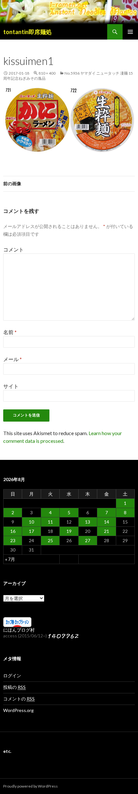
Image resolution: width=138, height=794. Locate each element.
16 (12, 531)
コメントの (19, 698)
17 (31, 531)
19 (69, 531)
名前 (10, 332)
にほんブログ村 (19, 630)
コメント (13, 249)
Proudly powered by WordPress (30, 786)
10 (31, 522)
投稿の (14, 687)
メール (12, 359)
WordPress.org (18, 710)
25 (50, 540)
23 (12, 540)
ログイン (12, 675)
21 (106, 531)
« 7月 (10, 559)
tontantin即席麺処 (27, 31)
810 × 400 (47, 73)
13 (87, 522)
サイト (11, 386)
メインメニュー (130, 32)
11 (50, 522)
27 (87, 540)
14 (106, 522)
